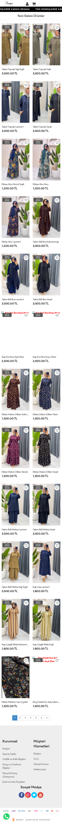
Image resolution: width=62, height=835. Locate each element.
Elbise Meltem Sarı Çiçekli (15, 702)
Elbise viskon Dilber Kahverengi (15, 414)
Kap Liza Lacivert (41, 587)
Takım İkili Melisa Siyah (44, 529)
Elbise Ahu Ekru (40, 184)
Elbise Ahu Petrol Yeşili (13, 184)
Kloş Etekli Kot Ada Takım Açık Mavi (47, 702)
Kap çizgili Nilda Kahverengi (15, 644)
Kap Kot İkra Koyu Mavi (44, 357)
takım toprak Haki (42, 69)
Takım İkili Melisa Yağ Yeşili (14, 587)
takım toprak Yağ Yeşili (13, 69)
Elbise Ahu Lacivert (11, 241)
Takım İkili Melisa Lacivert (14, 529)
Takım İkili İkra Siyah (42, 299)
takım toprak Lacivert (12, 126)
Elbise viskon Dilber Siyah (45, 472)
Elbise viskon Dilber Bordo (15, 472)
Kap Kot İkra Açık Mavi (13, 357)
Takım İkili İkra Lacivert (13, 299)
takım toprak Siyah (42, 126)
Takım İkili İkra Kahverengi (46, 241)
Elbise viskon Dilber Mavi (45, 414)
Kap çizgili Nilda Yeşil (43, 644)
